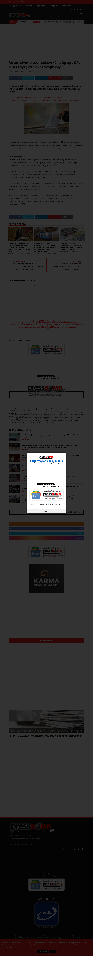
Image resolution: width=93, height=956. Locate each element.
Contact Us (46, 511)
